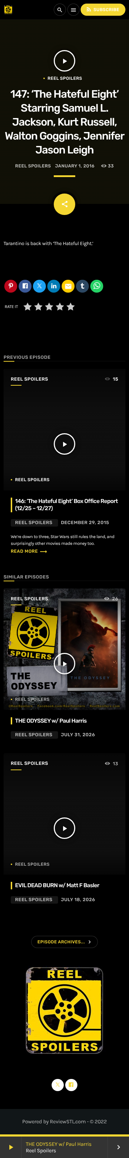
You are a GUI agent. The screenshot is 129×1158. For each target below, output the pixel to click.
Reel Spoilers (65, 78)
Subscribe (102, 9)
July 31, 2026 (78, 735)
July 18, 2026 (78, 900)
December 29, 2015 (85, 523)
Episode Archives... (61, 941)
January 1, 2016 (75, 166)
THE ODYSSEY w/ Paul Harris (58, 1144)
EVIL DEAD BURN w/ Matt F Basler (57, 885)
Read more (29, 551)
